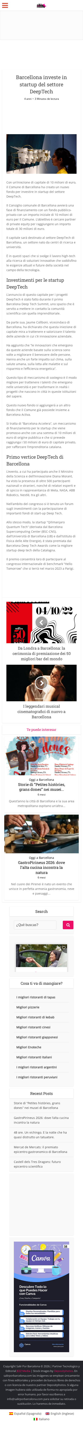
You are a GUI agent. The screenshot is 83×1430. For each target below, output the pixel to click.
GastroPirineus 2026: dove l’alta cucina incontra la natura (41, 867)
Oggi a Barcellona (41, 779)
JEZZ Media (24, 1371)
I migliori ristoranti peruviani (36, 1077)
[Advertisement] (41, 1204)
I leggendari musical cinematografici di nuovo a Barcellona (39, 1364)
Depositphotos (63, 1371)
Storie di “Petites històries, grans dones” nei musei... (41, 787)
